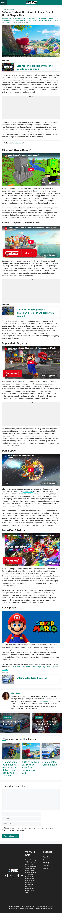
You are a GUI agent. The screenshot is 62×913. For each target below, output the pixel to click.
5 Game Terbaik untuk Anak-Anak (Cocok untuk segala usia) (30, 767)
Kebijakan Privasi (48, 908)
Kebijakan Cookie (23, 908)
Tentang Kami (13, 908)
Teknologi (46, 863)
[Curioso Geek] (31, 2)
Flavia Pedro (16, 693)
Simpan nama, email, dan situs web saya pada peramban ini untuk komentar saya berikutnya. (29, 829)
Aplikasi (45, 860)
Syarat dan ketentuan (35, 908)
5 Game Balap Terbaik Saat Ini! (50, 763)
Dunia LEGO (28, 491)
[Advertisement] (31, 108)
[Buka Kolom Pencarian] (59, 2)
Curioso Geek (48, 701)
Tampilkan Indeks (17, 143)
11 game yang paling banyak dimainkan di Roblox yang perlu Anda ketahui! (9, 769)
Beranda (4, 9)
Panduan (46, 865)
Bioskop (45, 868)
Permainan (11, 9)
